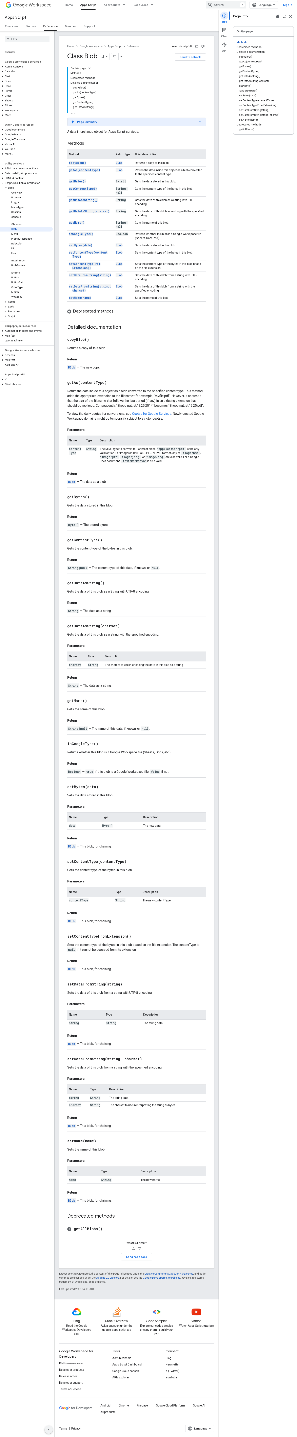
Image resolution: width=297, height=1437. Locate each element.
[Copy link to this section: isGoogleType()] (103, 744)
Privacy (76, 1428)
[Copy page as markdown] (115, 56)
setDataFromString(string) (90, 275)
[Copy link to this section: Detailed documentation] (125, 327)
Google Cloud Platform (170, 1405)
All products (112, 5)
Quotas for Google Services (151, 414)
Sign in (287, 4)
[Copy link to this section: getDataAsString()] (109, 583)
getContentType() (83, 189)
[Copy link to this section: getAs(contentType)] (112, 382)
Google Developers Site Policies (161, 1277)
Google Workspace (91, 46)
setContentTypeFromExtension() (84, 266)
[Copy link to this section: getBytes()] (94, 497)
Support (89, 26)
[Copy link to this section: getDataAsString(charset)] (125, 626)
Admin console (121, 1358)
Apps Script (88, 5)
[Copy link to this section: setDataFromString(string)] (127, 984)
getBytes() (77, 181)
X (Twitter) (172, 1371)
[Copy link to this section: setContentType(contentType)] (131, 861)
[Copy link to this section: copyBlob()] (94, 339)
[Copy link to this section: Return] (81, 359)
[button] (26, 66)
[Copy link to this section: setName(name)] (101, 1141)
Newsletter (173, 1364)
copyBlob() (77, 163)
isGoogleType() (81, 234)
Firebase (142, 1405)
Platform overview (71, 1363)
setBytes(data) (80, 245)
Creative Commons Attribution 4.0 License (168, 1273)
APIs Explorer (120, 1377)
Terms (63, 1428)
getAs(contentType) (84, 170)
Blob (119, 163)
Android (105, 1405)
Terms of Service (70, 1389)
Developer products (71, 1369)
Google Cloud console (126, 1371)
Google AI (199, 1405)
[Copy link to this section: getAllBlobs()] (107, 1229)
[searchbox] (27, 39)
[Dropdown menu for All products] (125, 5)
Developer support (71, 1382)
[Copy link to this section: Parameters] (89, 429)
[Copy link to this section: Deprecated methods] (118, 311)
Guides (31, 26)
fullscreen (284, 16)
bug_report (277, 16)
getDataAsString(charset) (89, 211)
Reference (50, 26)
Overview (11, 26)
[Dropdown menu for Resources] (153, 5)
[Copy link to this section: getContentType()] (107, 540)
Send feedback (190, 57)
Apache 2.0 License (107, 1277)
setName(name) (80, 298)
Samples (71, 26)
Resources (141, 5)
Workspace (40, 5)
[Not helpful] (203, 46)
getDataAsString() (83, 200)
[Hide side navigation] (49, 1430)
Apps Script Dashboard (127, 1364)
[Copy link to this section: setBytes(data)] (103, 787)
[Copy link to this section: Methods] (88, 143)
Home (69, 5)
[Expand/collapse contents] (89, 68)
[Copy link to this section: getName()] (92, 701)
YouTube (171, 1377)
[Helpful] (197, 46)
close (290, 16)
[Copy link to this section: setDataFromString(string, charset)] (147, 1059)
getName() (76, 222)
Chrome (124, 1405)
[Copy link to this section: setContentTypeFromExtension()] (136, 936)
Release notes (68, 1376)
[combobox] (226, 4)
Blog (168, 1358)
